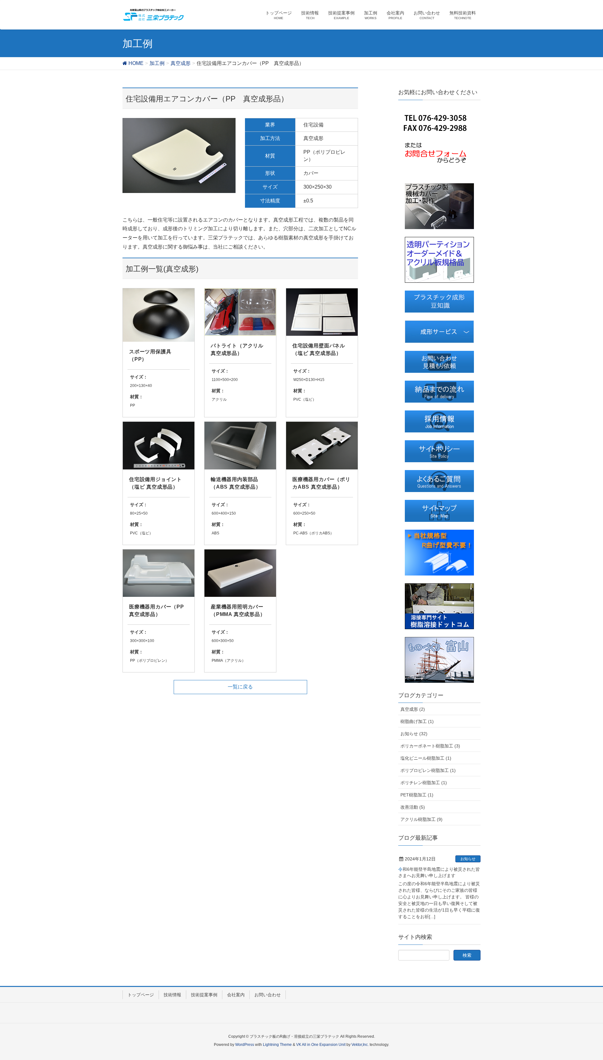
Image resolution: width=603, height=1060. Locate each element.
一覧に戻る (240, 686)
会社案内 (236, 994)
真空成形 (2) (412, 709)
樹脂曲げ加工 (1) (417, 721)
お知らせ (467, 859)
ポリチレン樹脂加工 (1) (423, 782)
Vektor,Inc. (360, 1044)
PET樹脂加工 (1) (416, 794)
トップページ (141, 994)
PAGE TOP (584, 1022)
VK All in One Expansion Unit (320, 1044)
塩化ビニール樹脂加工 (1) (425, 758)
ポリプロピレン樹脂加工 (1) (428, 770)
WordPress (244, 1044)
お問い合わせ (267, 994)
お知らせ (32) (413, 733)
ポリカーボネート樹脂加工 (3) (430, 745)
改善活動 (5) (412, 807)
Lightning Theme (277, 1044)
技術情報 (172, 994)
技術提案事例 (204, 994)
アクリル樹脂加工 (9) (421, 819)
